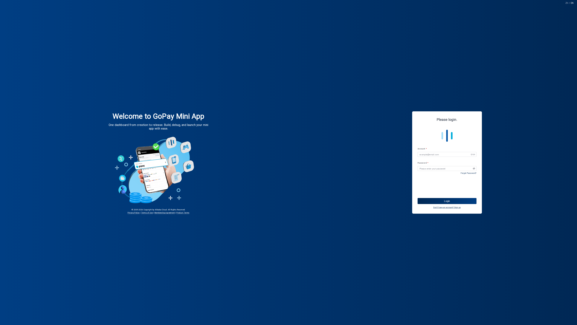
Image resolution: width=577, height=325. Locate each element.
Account (421, 148)
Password (422, 162)
